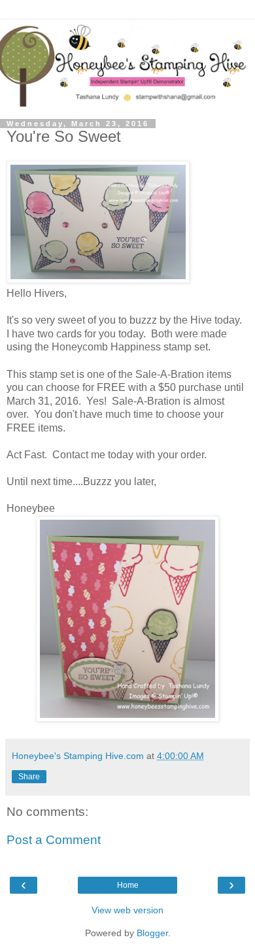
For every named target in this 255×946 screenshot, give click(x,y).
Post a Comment (54, 840)
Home (128, 885)
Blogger (152, 933)
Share (29, 776)
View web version (127, 910)
